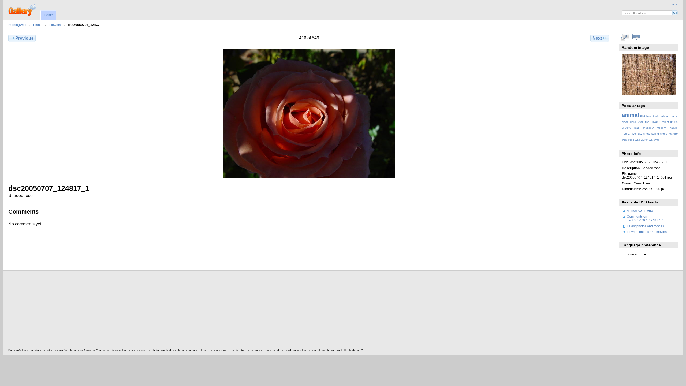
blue (649, 115)
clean (625, 121)
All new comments (640, 210)
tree (624, 139)
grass (674, 121)
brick (656, 115)
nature (674, 127)
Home (48, 15)
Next (597, 38)
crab (641, 121)
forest (665, 121)
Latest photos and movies (645, 226)
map (637, 127)
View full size (625, 37)
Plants (37, 25)
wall (637, 139)
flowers (655, 121)
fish (647, 121)
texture (673, 133)
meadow (648, 127)
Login (674, 4)
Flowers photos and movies (647, 231)
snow (646, 133)
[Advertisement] (169, 310)
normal (626, 133)
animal (630, 115)
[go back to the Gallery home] (22, 9)
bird (642, 115)
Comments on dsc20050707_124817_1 (645, 218)
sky (640, 133)
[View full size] (309, 113)
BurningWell (17, 25)
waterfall (654, 139)
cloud (633, 121)
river (634, 133)
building (664, 115)
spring (655, 133)
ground (626, 127)
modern (661, 127)
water (644, 139)
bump (674, 115)
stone (663, 133)
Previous (24, 38)
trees (631, 139)
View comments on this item (636, 37)
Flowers (55, 25)
